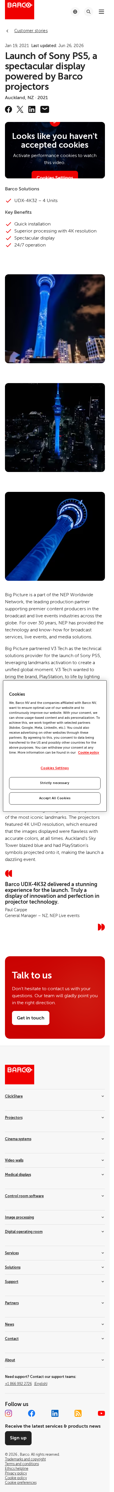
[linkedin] (31, 109)
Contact (12, 1339)
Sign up (18, 1438)
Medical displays (18, 1175)
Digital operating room (24, 1232)
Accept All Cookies (54, 798)
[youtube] (101, 1413)
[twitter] (20, 109)
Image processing (19, 1217)
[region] (55, 746)
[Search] (88, 11)
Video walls (14, 1160)
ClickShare (14, 1096)
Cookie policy (88, 753)
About (10, 1360)
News (9, 1324)
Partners (12, 1303)
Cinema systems (18, 1139)
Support (11, 1282)
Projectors (14, 1118)
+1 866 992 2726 (26, 1384)
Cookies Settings (55, 768)
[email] (44, 109)
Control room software (24, 1196)
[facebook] (8, 109)
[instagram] (8, 1413)
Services (12, 1253)
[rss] (78, 1413)
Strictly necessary (54, 783)
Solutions (12, 1267)
